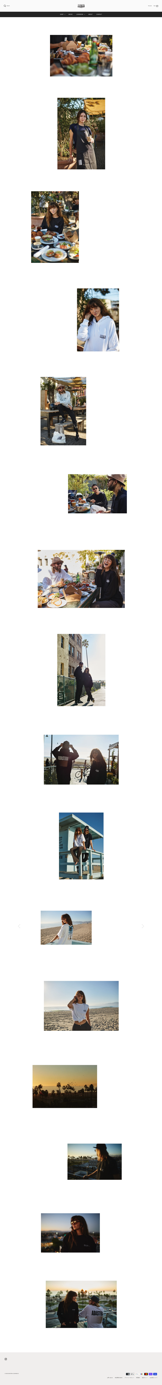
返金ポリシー (145, 1377)
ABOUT (90, 14)
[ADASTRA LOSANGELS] (81, 6)
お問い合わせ (110, 1377)
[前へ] (19, 926)
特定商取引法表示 (118, 1377)
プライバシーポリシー (129, 1377)
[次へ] (143, 926)
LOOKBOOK (79, 14)
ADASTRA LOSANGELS (13, 1373)
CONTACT (99, 14)
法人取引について (153, 1377)
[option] (81, 55)
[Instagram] (6, 1359)
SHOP (61, 14)
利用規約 (138, 1377)
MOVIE (71, 14)
